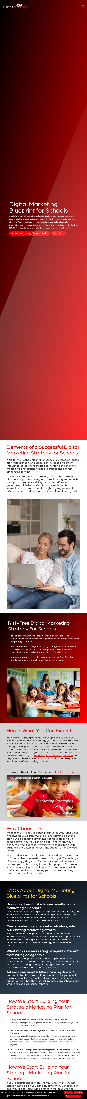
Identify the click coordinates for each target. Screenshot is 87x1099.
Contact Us (59, 233)
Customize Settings (73, 1096)
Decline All (78, 1092)
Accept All (68, 1092)
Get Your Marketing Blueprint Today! (30, 233)
